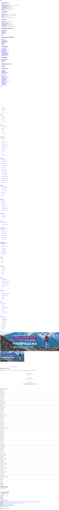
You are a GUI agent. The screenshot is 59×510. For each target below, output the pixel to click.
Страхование (3, 9)
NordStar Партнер (4, 80)
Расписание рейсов (4, 161)
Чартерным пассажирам (4, 52)
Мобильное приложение (4, 73)
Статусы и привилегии (4, 79)
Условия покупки (4, 70)
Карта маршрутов (4, 42)
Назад (1, 114)
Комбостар (3, 309)
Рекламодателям (3, 192)
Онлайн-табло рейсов (4, 48)
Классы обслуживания (3, 505)
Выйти (2, 274)
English (2, 262)
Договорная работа (4, 60)
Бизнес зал (6, 504)
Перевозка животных (4, 317)
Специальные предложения (5, 176)
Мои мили (3, 272)
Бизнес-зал (3, 13)
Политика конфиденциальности (5, 41)
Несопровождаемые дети (4, 30)
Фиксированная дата (4, 32)
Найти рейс (1, 391)
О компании (3, 38)
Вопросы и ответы (4, 55)
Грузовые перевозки (4, 31)
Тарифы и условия (4, 50)
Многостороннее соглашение (5, 72)
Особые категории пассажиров (5, 53)
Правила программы (4, 239)
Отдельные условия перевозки (5, 165)
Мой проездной (3, 33)
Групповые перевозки (4, 59)
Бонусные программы (2, 74)
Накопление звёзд (4, 233)
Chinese (2, 260)
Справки (3, 34)
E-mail (7, 506)
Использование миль (4, 83)
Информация (1, 35)
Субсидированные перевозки (5, 178)
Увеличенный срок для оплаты (5, 8)
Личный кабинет (4, 84)
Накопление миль (4, 248)
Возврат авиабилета (4, 206)
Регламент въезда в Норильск (5, 54)
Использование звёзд (4, 78)
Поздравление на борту (4, 24)
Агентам (3, 61)
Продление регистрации (4, 14)
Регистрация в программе (5, 77)
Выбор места (3, 305)
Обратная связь (2, 494)
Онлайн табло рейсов (10, 504)
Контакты (3, 44)
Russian (2, 258)
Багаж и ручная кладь (4, 51)
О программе (3, 76)
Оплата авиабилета (4, 71)
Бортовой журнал (4, 149)
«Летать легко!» (3, 75)
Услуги (1, 277)
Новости (3, 39)
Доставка (3, 218)
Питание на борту (4, 22)
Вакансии (3, 43)
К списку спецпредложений (14, 366)
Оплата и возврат (4, 216)
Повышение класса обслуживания (6, 5)
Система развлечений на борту (5, 23)
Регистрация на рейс (4, 4)
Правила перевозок (4, 49)
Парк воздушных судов (4, 40)
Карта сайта (1, 508)
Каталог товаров (3, 65)
